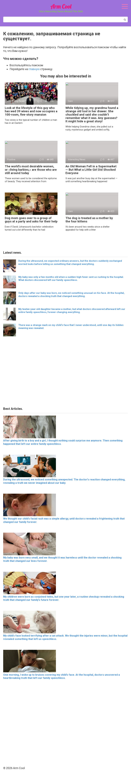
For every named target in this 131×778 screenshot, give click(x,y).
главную (34, 69)
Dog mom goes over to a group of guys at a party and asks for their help (31, 219)
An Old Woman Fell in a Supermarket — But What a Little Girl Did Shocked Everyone (91, 169)
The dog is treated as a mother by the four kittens (89, 219)
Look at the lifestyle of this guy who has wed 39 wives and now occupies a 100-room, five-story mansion (31, 111)
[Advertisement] (65, 372)
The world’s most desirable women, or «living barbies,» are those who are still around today (31, 169)
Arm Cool (60, 6)
